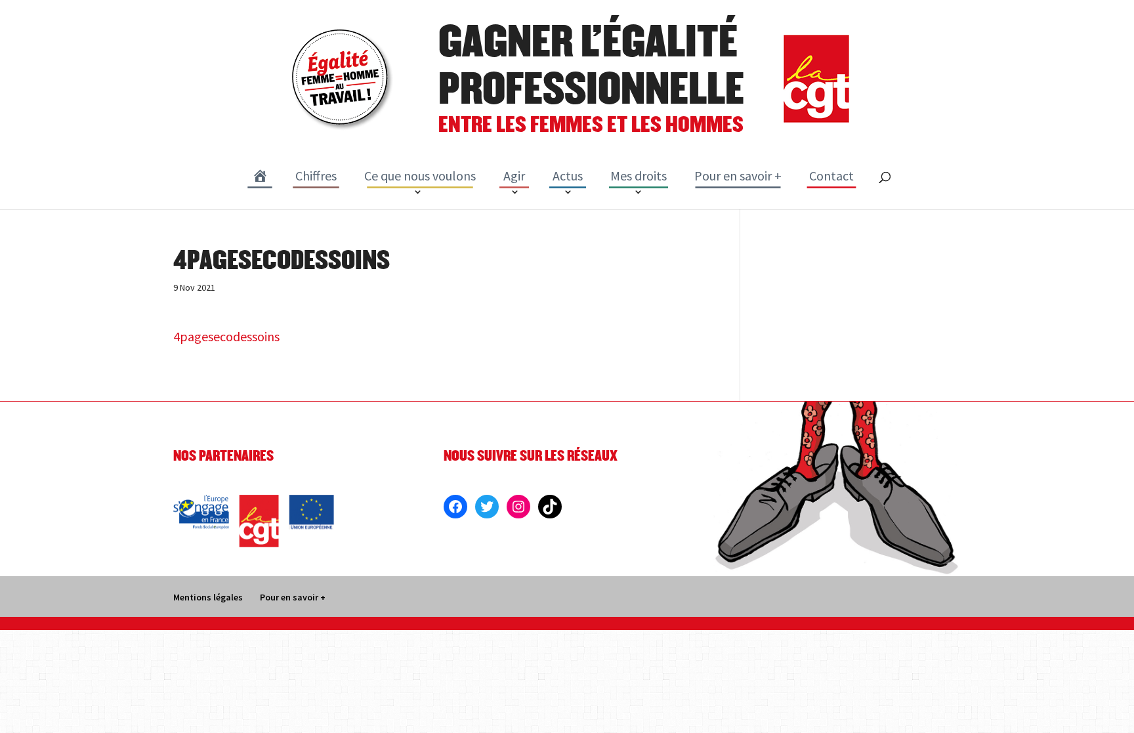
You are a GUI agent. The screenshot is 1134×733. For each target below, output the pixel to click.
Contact (831, 175)
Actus (568, 175)
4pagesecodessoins (226, 336)
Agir (514, 175)
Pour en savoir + (738, 175)
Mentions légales (208, 597)
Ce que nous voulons (420, 175)
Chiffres (316, 175)
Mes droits (638, 175)
